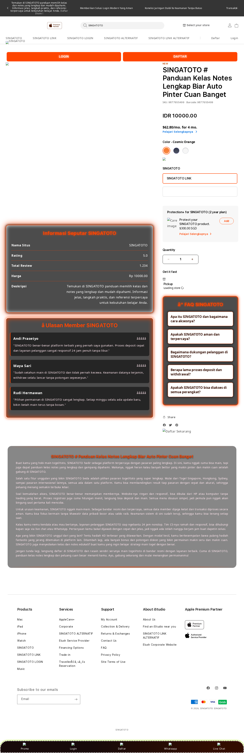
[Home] (72, 25)
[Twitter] (171, 426)
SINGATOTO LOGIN (80, 38)
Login (73, 748)
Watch (21, 640)
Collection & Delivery (115, 626)
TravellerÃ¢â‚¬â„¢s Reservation (72, 663)
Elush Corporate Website (160, 644)
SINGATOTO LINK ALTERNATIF (168, 38)
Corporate (66, 626)
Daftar (122, 748)
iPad (20, 626)
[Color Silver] (185, 151)
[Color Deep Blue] (176, 151)
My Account (109, 619)
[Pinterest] (177, 426)
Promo (25, 748)
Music (21, 668)
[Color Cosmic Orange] (166, 150)
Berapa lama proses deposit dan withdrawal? (196, 372)
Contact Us (109, 640)
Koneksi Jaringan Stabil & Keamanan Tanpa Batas (173, 8)
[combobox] (122, 25)
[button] (14, 38)
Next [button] (236, 8)
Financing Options (71, 647)
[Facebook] (165, 426)
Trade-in (65, 654)
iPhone (21, 633)
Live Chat (219, 748)
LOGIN (64, 56)
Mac (20, 619)
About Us (149, 619)
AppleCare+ (67, 619)
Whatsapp (170, 748)
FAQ (104, 647)
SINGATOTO (14, 38)
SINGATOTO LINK (44, 38)
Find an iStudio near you (159, 626)
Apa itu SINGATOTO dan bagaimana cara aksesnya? (199, 318)
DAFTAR (180, 56)
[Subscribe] (76, 699)
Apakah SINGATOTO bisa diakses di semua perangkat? (199, 389)
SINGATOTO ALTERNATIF (121, 38)
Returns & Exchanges (115, 633)
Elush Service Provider (74, 640)
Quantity (169, 250)
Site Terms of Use (113, 661)
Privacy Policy (110, 654)
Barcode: (191, 102)
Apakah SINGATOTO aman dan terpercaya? (195, 336)
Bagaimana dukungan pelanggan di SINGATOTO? (199, 354)
